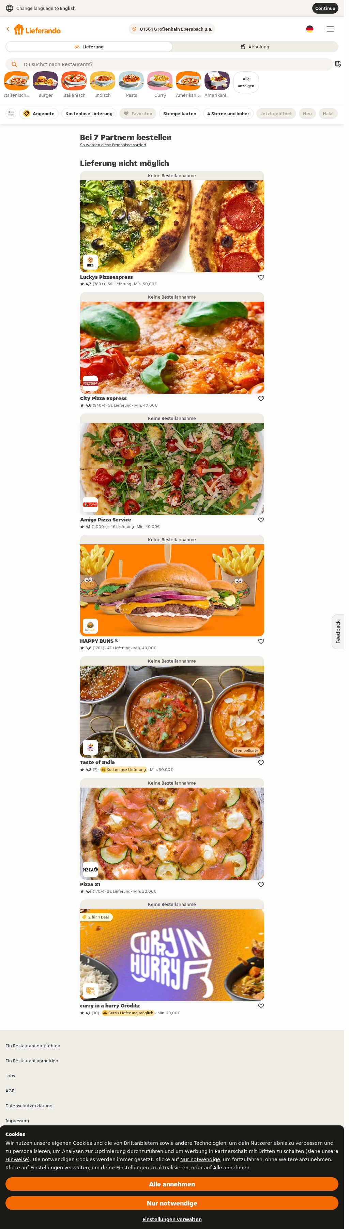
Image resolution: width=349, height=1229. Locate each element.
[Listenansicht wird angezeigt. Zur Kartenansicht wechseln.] (338, 65)
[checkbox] (17, 84)
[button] (33, 29)
